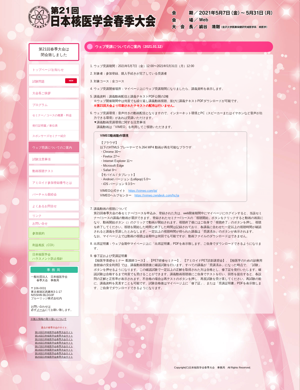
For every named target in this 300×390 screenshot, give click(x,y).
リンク (36, 216)
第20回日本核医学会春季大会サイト (54, 357)
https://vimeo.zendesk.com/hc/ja (157, 195)
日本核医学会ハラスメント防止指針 (47, 256)
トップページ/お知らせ (48, 69)
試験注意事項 (41, 159)
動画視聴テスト (43, 171)
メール (41, 309)
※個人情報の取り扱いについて (48, 319)
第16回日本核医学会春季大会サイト (54, 342)
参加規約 (38, 233)
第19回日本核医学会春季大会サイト (54, 353)
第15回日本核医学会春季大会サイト (54, 339)
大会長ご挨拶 (41, 93)
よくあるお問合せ (44, 206)
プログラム (40, 105)
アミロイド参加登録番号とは (52, 182)
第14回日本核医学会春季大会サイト (54, 335)
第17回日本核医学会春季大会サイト (54, 346)
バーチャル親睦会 (44, 194)
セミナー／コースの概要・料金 (52, 115)
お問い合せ (40, 223)
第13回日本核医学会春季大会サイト (54, 332)
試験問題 (38, 81)
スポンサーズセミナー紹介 (49, 135)
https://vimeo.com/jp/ (142, 190)
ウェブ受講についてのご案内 (52, 147)
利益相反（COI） (44, 245)
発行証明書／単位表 (45, 125)
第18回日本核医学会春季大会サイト (54, 350)
